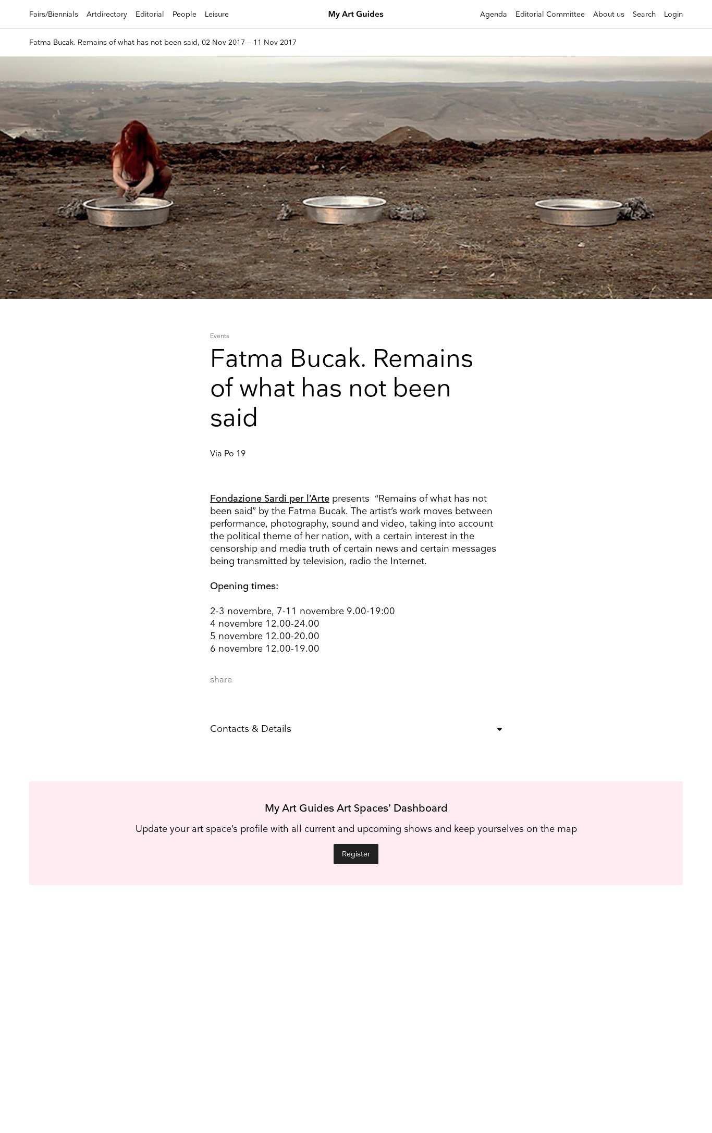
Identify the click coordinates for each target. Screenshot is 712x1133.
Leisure (217, 14)
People (185, 14)
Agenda (493, 14)
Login (673, 14)
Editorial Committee (550, 14)
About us (608, 14)
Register (356, 854)
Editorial (150, 14)
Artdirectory (107, 14)
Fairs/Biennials (53, 14)
